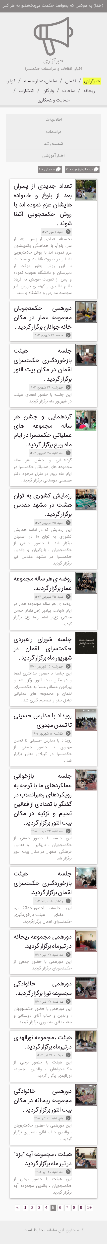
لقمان (70, 81)
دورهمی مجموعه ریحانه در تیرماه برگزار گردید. (43, 941)
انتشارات (26, 90)
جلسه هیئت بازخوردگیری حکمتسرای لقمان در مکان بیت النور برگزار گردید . (43, 364)
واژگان (48, 90)
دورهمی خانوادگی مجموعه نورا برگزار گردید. (43, 988)
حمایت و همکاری (54, 100)
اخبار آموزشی (53, 155)
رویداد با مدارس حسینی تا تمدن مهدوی (43, 720)
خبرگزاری (91, 81)
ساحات (68, 90)
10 (89, 1208)
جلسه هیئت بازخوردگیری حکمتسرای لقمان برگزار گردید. (43, 883)
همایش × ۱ (47, 169)
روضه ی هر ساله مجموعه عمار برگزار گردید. (43, 583)
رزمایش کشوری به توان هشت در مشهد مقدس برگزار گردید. (43, 505)
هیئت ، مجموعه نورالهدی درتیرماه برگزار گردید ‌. (43, 1042)
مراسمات (53, 131)
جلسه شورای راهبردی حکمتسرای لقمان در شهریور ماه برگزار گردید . (43, 649)
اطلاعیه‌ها (53, 119)
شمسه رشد (53, 143)
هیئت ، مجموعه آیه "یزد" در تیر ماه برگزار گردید (43, 1159)
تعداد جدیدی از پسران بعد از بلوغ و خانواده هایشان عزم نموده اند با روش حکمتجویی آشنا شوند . (43, 205)
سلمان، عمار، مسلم (40, 81)
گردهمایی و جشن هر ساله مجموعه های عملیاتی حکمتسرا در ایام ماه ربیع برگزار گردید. (43, 430)
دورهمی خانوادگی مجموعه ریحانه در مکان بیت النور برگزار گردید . (43, 1101)
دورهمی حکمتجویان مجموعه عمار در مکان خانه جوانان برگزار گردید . (43, 318)
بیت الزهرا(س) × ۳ (80, 169)
